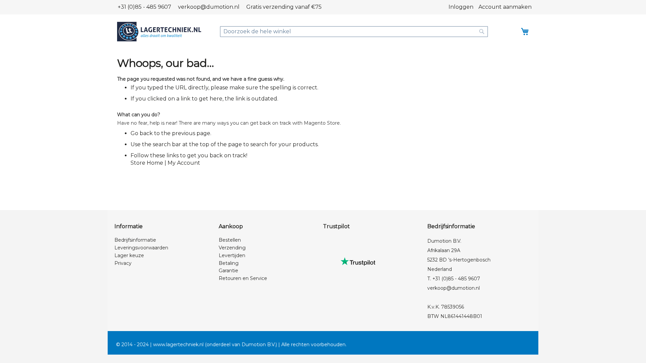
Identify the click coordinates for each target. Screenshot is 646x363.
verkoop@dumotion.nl (209, 7)
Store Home (147, 163)
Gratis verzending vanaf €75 (284, 7)
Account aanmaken (505, 7)
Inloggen (460, 7)
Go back (142, 133)
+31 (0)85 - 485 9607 (144, 7)
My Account (184, 163)
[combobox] (354, 31)
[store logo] (159, 31)
